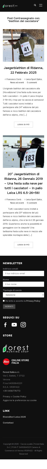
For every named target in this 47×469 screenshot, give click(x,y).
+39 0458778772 (11, 390)
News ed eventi (17, 82)
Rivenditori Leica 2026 (14, 417)
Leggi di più (23, 124)
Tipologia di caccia (12, 290)
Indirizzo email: (10, 268)
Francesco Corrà (14, 79)
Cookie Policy (19, 396)
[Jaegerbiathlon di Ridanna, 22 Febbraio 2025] (23, 31)
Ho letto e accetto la (22, 301)
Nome (6, 279)
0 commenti (32, 82)
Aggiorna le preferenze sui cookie (20, 400)
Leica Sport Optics (34, 79)
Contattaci (8, 422)
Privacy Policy (33, 301)
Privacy (6, 396)
